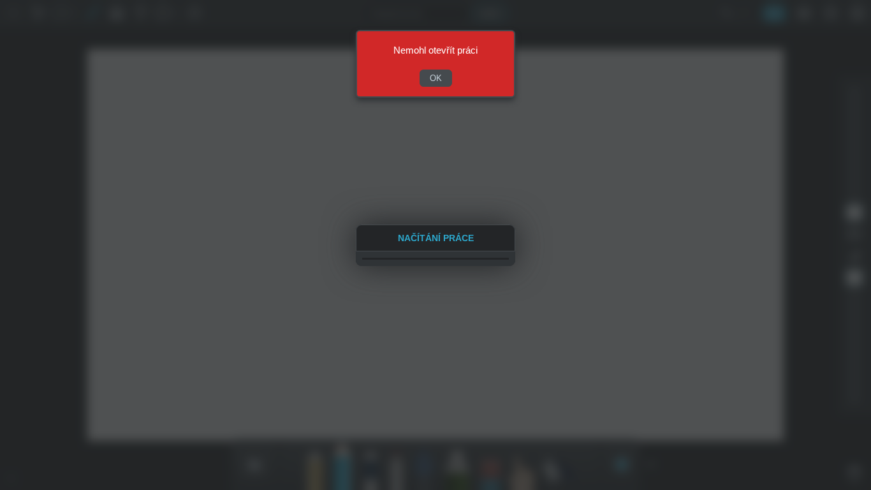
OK (436, 78)
